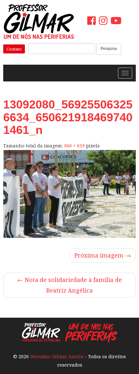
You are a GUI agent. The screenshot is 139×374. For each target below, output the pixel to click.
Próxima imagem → (102, 255)
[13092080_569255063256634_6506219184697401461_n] (69, 194)
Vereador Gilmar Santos (56, 356)
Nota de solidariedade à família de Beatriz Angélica (69, 285)
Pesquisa (109, 48)
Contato (14, 49)
